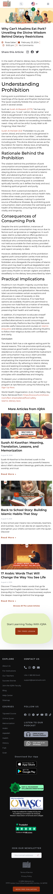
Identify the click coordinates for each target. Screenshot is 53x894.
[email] (38, 667)
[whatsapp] (29, 667)
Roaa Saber (10, 42)
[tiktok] (50, 714)
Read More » (8, 474)
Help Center (7, 695)
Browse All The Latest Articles (26, 606)
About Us (6, 666)
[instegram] (29, 714)
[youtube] (42, 714)
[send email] (38, 855)
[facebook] (25, 714)
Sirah (4, 753)
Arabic (5, 728)
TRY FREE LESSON (26, 631)
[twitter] (37, 714)
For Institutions (9, 671)
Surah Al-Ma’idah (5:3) (11, 131)
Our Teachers (8, 676)
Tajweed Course (9, 713)
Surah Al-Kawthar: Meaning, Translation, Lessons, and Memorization (22, 446)
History (5, 743)
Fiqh (4, 748)
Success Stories (9, 681)
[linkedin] (46, 714)
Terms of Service (26, 872)
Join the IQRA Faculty (11, 685)
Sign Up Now (7, 387)
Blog (4, 690)
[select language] (36, 4)
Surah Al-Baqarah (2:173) (21, 109)
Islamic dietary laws (11, 401)
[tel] (25, 667)
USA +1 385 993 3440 (32, 675)
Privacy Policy (26, 876)
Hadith (5, 738)
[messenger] (34, 667)
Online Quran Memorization (8, 720)
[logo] (26, 865)
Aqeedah (6, 733)
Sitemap (6, 700)
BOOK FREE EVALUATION (26, 889)
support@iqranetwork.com (35, 680)
